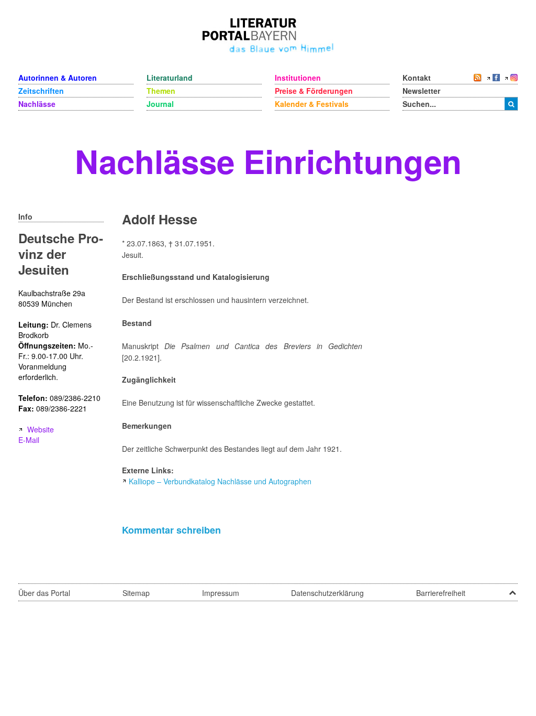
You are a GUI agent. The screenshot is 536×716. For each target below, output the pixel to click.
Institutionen (298, 77)
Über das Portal (44, 593)
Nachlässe (36, 104)
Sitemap (136, 593)
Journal (160, 104)
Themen (161, 90)
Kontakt (417, 77)
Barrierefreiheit (440, 593)
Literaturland (170, 77)
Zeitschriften (41, 90)
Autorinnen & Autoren (57, 77)
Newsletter (421, 90)
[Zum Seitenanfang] (512, 589)
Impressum (220, 593)
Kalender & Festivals (312, 104)
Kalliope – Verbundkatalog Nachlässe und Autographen (220, 481)
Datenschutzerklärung (327, 593)
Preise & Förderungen (314, 90)
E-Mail (28, 440)
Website (40, 429)
